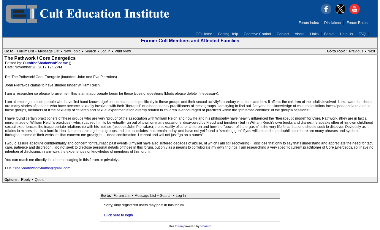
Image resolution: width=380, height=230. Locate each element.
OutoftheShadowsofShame (46, 63)
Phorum (205, 226)
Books (329, 34)
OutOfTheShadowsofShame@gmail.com (37, 168)
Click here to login (118, 215)
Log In (105, 51)
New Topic (72, 51)
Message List (48, 51)
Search (90, 51)
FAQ (362, 34)
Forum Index (309, 23)
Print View (123, 51)
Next (371, 51)
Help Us (346, 34)
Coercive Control (257, 34)
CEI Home (204, 34)
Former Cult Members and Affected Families (190, 40)
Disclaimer (332, 23)
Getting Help (228, 34)
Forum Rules (357, 23)
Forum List (25, 51)
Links (314, 34)
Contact (283, 34)
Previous (356, 51)
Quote (40, 180)
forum (179, 226)
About (299, 34)
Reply (26, 180)
